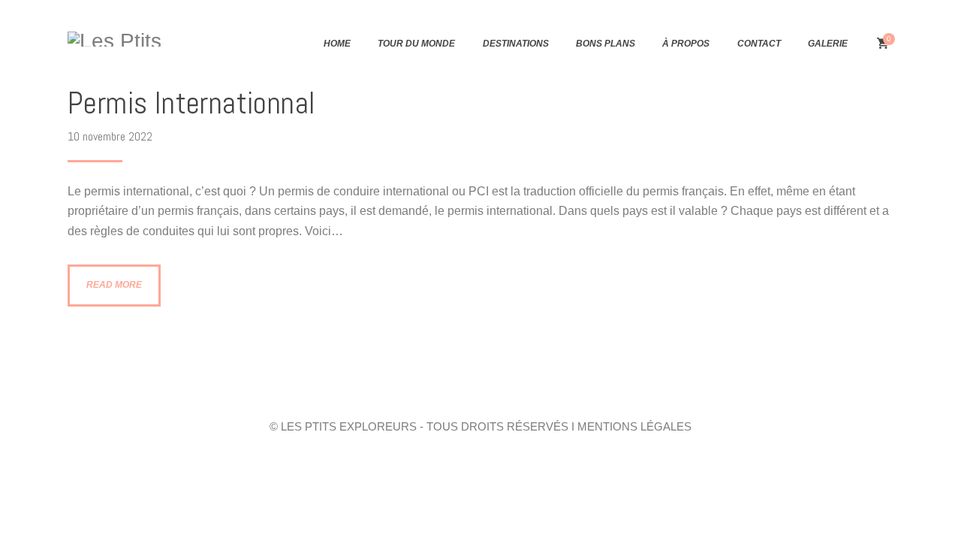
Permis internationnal (191, 103)
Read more (114, 285)
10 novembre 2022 (110, 136)
